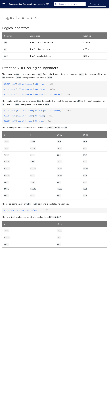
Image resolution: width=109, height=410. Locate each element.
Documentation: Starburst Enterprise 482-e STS (29, 4)
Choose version (96, 4)
